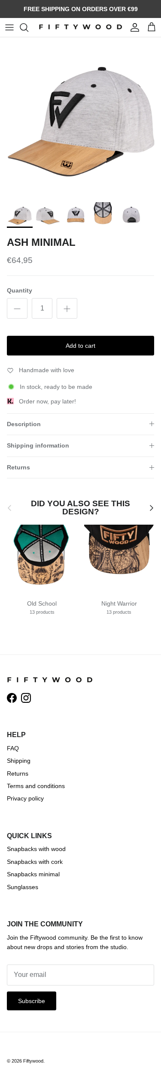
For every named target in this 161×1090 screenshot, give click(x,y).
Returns (18, 467)
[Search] (28, 27)
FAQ (13, 748)
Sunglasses (22, 887)
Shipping (18, 760)
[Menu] (9, 27)
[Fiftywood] (80, 28)
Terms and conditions (36, 785)
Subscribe (31, 1000)
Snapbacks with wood (36, 848)
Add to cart (80, 345)
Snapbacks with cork (35, 861)
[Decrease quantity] (17, 308)
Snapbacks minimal (33, 874)
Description (24, 424)
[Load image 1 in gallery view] (80, 117)
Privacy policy (25, 798)
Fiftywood (33, 1060)
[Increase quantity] (67, 308)
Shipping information (38, 445)
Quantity (19, 290)
